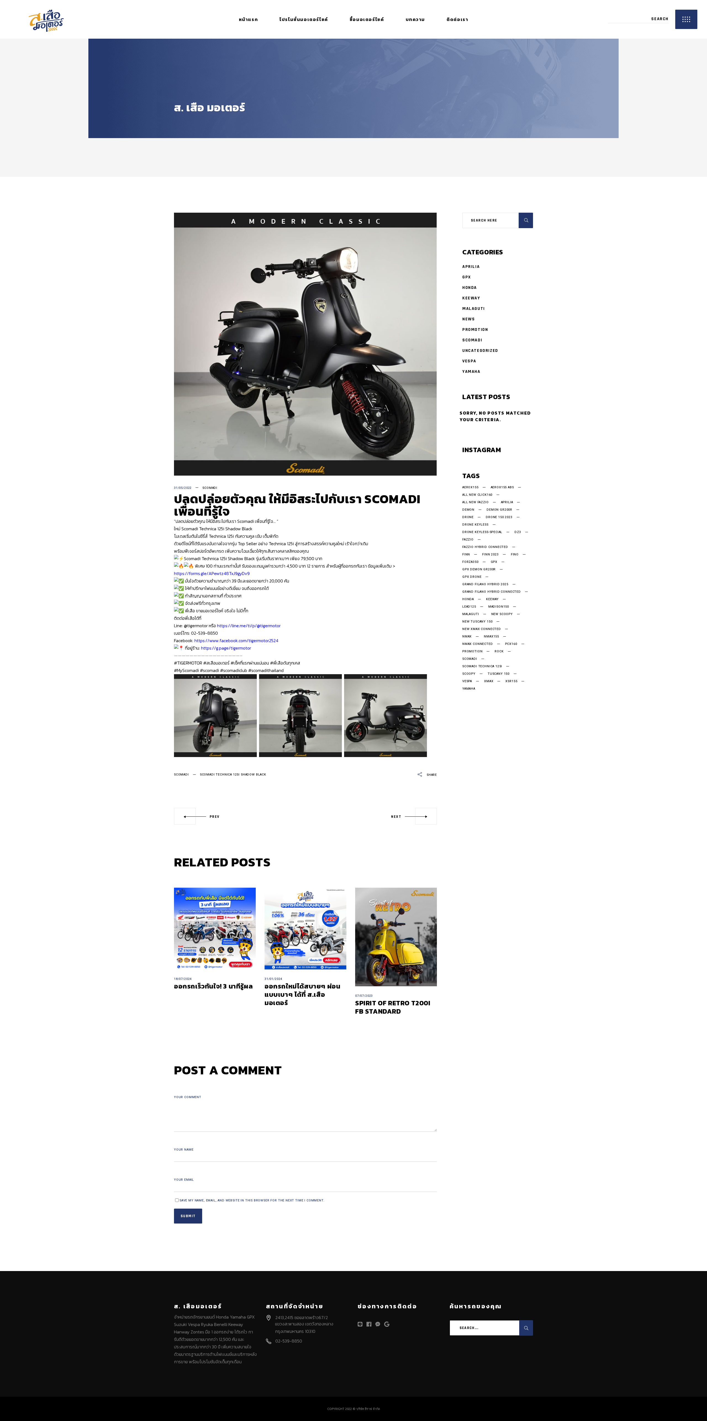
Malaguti (473, 309)
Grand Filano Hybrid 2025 (485, 584)
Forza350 (470, 562)
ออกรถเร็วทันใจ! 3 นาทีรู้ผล (213, 986)
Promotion (475, 330)
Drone (468, 517)
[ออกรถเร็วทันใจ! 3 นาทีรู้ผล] (215, 928)
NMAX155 (491, 636)
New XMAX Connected (481, 629)
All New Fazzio (475, 502)
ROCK (499, 651)
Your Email (184, 1179)
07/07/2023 (364, 995)
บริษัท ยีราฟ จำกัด (368, 1409)
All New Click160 (477, 495)
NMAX (467, 636)
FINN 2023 (490, 554)
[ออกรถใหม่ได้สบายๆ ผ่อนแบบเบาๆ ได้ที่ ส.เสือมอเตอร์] (305, 928)
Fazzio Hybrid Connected (485, 547)
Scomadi (209, 488)
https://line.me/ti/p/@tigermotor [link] (249, 625)
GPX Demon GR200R (479, 569)
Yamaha (471, 372)
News (468, 319)
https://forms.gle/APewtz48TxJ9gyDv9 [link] (212, 573)
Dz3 (518, 532)
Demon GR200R (499, 510)
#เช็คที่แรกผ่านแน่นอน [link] (250, 663)
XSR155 (511, 681)
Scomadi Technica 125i (482, 666)
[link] (236, 640)
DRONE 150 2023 (499, 517)
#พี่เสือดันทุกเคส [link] (285, 663)
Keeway (471, 298)
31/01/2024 (273, 979)
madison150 (498, 606)
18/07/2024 (183, 979)
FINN (466, 554)
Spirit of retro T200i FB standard (393, 1007)
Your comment (187, 1097)
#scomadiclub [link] (233, 670)
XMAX (488, 681)
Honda (469, 288)
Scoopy (469, 674)
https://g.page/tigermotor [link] (226, 648)
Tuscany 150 (499, 674)
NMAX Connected (477, 644)
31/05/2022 (183, 488)
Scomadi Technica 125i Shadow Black (233, 774)
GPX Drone (471, 577)
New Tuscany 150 (477, 621)
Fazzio (468, 539)
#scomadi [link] (209, 670)
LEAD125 (469, 606)
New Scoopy (502, 614)
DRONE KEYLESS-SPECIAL (482, 532)
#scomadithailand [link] (266, 670)
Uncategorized (480, 351)
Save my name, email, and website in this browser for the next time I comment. (252, 1200)
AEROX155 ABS (502, 487)
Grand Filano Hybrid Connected (491, 592)
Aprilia (471, 267)
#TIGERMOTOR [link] (188, 663)
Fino (515, 554)
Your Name (183, 1149)
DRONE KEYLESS (475, 524)
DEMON (468, 510)
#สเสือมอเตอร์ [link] (216, 663)
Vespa (469, 361)
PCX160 (511, 644)
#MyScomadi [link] (186, 670)
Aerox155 (470, 487)
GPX (466, 277)
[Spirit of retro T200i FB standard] (396, 937)
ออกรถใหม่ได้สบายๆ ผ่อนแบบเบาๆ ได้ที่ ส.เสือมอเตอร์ (302, 994)
